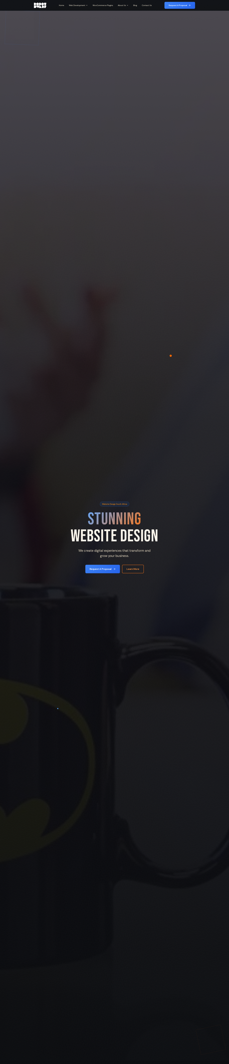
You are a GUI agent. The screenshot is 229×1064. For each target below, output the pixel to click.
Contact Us (147, 5)
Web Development (77, 5)
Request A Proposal (178, 5)
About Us (122, 5)
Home (61, 5)
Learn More (133, 569)
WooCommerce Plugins (103, 5)
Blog (135, 5)
